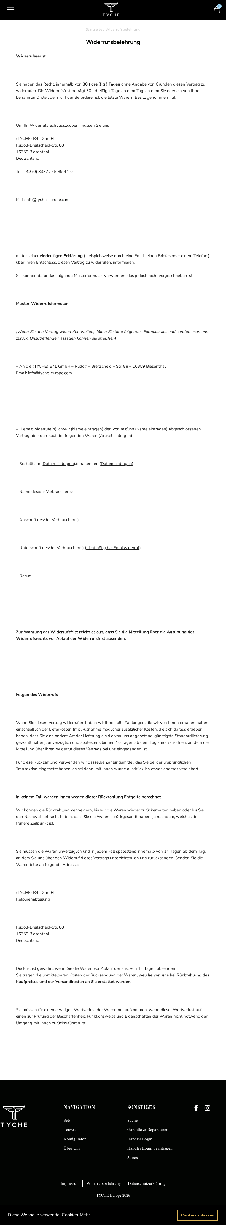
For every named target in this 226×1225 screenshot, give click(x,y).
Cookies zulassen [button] (197, 1215)
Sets (67, 1120)
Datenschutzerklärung (147, 1183)
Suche (132, 1120)
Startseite (94, 29)
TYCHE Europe (108, 1195)
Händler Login (139, 1138)
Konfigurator (75, 1138)
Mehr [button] (85, 1215)
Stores (132, 1157)
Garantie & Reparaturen (147, 1129)
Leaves (70, 1129)
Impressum (70, 1183)
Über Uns (72, 1148)
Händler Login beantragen (150, 1148)
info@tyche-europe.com (47, 199)
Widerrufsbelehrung (104, 1183)
